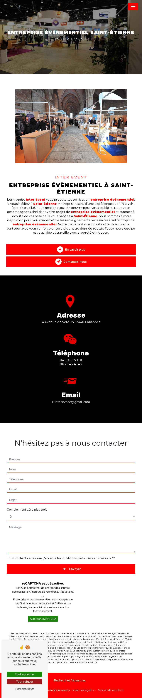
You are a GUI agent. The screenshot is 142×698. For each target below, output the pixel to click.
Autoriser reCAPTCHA (43, 618)
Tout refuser (24, 681)
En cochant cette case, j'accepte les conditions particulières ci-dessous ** (63, 558)
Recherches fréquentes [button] (69, 680)
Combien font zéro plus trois (27, 509)
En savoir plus (75, 249)
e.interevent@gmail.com (71, 402)
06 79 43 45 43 (71, 364)
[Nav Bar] (133, 6)
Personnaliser (24, 689)
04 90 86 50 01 (71, 360)
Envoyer (75, 569)
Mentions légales (83, 690)
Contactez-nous (75, 261)
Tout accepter (24, 674)
